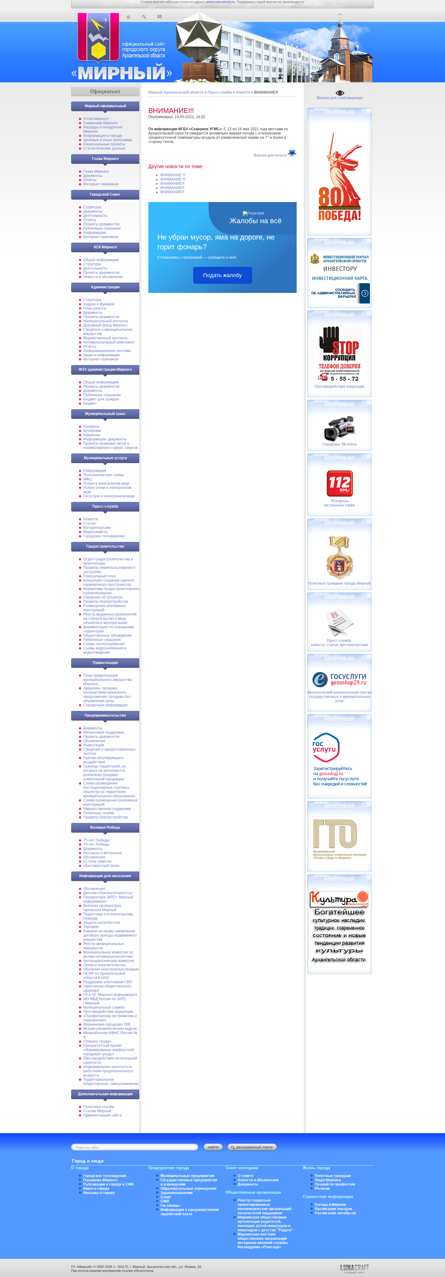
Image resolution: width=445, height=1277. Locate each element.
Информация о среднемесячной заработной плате (189, 1212)
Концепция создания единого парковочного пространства (108, 582)
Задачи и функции (98, 304)
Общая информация (101, 260)
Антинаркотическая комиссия (108, 961)
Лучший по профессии (335, 1184)
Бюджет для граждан (101, 399)
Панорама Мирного (100, 1180)
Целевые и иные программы (107, 140)
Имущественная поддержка (107, 809)
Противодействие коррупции (108, 1012)
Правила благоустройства (105, 601)
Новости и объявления (103, 277)
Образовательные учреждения (188, 1188)
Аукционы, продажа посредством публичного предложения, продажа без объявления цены (107, 694)
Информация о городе (102, 136)
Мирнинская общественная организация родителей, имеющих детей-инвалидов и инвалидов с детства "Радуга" (265, 1223)
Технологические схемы (103, 475)
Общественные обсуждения (107, 635)
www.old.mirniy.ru (220, 2)
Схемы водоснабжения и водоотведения (104, 650)
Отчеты (89, 180)
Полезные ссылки (98, 813)
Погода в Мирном (330, 1204)
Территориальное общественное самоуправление (111, 1081)
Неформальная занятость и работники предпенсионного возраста (108, 1071)
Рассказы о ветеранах (102, 853)
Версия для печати (270, 155)
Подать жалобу (222, 275)
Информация (94, 233)
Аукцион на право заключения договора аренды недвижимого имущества (110, 935)
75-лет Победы (96, 840)
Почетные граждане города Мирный (339, 583)
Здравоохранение (176, 1193)
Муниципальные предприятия (187, 1176)
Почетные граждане (333, 1176)
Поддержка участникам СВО (107, 982)
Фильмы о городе (99, 1193)
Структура (92, 207)
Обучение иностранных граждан (111, 969)
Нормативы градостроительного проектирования (111, 591)
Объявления (94, 741)
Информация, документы (105, 439)
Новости (90, 519)
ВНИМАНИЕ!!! (172, 183)
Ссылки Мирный (97, 1111)
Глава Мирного (96, 171)
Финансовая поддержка (103, 732)
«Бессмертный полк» (101, 866)
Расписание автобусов (335, 1213)
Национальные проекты (104, 144)
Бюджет (90, 403)
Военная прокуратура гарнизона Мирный (102, 908)
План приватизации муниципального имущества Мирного (107, 679)
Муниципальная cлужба (103, 1007)
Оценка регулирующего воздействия (103, 760)
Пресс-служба (220, 92)
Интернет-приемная (101, 184)
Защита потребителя (101, 922)
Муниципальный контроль (105, 321)
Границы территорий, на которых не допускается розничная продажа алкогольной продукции (104, 772)
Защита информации (101, 355)
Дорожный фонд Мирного (105, 325)
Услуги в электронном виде (106, 483)
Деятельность (95, 216)
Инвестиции (93, 745)
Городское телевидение (104, 536)
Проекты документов (101, 224)
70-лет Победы (96, 844)
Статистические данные (104, 148)
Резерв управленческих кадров (110, 1029)
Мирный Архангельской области (176, 92)
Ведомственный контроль (105, 338)
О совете (246, 1176)
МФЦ (87, 479)
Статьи (89, 523)
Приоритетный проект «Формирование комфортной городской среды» (108, 1049)
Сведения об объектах (103, 597)
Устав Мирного (96, 119)
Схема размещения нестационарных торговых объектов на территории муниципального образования (109, 789)
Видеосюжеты (95, 532)
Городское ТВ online (339, 444)
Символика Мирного (100, 123)
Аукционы (91, 435)
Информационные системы (107, 351)
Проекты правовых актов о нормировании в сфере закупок (110, 445)
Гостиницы (170, 1205)
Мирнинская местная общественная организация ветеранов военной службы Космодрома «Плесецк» (263, 1240)
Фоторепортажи (97, 528)
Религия (322, 1188)
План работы (94, 308)
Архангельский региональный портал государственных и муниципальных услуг (339, 696)
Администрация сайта (102, 1115)
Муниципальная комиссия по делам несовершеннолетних (108, 954)
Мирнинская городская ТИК (106, 1024)
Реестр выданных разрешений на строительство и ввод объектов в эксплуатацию (110, 618)
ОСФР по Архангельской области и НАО (104, 975)
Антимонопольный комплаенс (109, 342)
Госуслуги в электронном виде (109, 496)
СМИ (164, 1201)
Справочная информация (105, 705)
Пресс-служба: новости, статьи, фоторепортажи (339, 642)
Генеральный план (99, 576)
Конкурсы (91, 426)
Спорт (165, 1197)
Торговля (91, 927)
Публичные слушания (102, 228)
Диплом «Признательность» (107, 893)
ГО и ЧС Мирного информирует (110, 995)
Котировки (92, 431)
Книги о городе (96, 1188)
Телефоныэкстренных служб (339, 503)
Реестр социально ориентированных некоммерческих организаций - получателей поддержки (265, 1206)
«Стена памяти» (97, 861)
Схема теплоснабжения (104, 644)
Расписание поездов (333, 1209)
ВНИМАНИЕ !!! (172, 175)
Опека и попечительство (104, 965)
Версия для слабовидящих (340, 98)
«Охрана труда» (97, 1041)
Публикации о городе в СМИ (108, 1184)
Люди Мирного (328, 1180)
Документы (92, 176)
